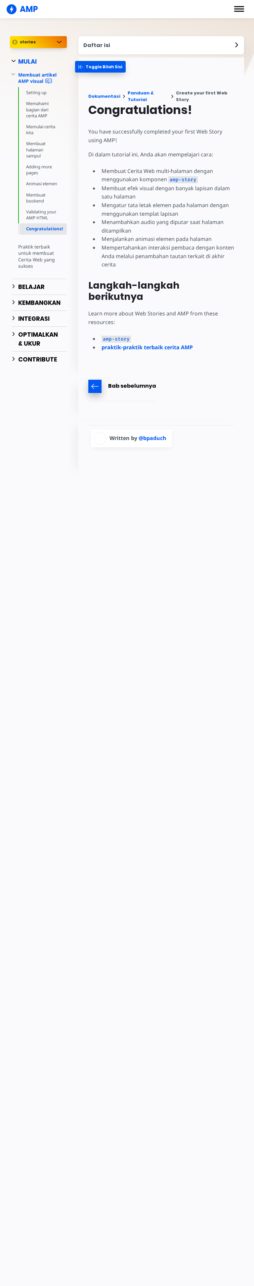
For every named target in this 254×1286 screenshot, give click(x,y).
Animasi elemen (41, 184)
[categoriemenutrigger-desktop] (100, 67)
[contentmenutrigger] (161, 45)
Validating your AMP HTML (41, 215)
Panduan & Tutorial (141, 96)
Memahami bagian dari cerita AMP (37, 109)
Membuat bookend (36, 198)
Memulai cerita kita (40, 130)
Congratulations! (44, 229)
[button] (239, 9)
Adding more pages (39, 170)
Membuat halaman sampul (36, 149)
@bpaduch (152, 438)
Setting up (36, 92)
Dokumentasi (104, 96)
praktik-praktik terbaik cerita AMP (147, 347)
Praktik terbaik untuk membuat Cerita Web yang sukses (36, 256)
